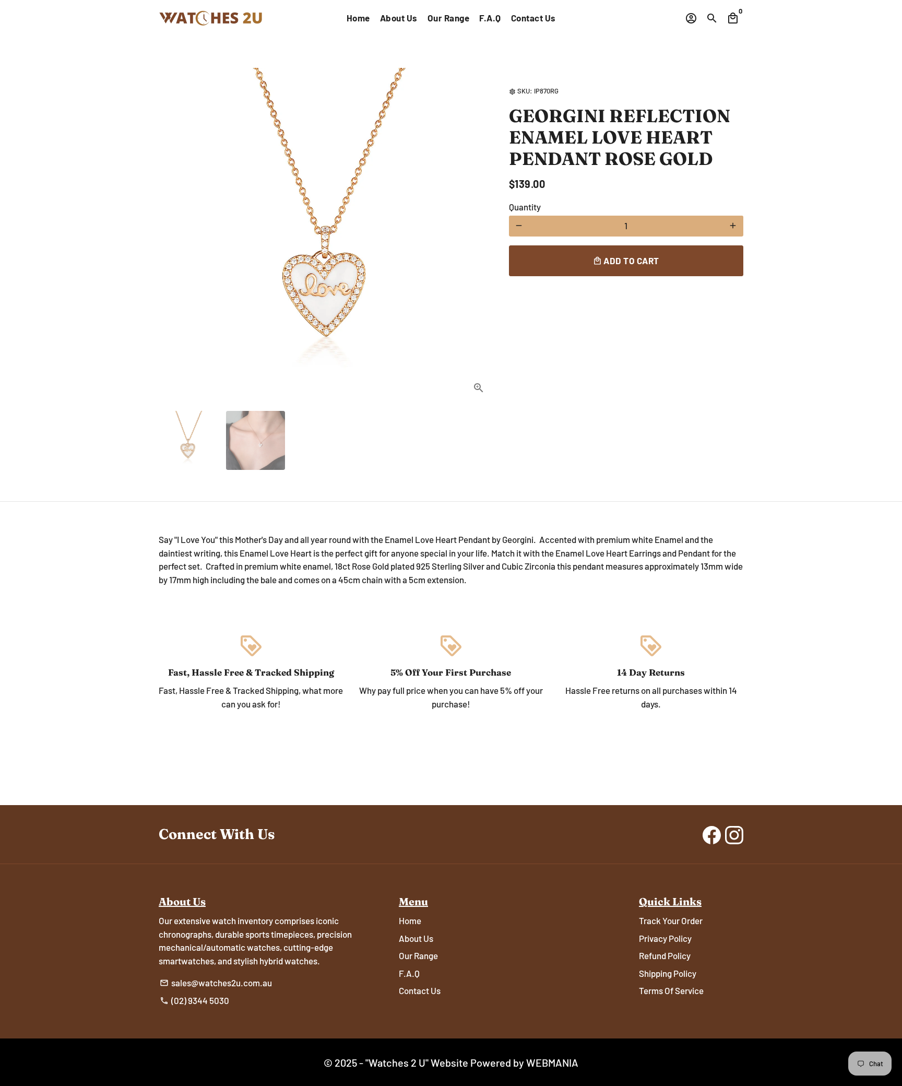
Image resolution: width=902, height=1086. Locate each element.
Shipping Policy (667, 973)
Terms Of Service (671, 990)
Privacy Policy (665, 938)
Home (358, 18)
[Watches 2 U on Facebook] (712, 834)
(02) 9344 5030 (194, 1000)
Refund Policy (665, 955)
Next (475, 235)
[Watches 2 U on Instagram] (734, 834)
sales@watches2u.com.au (216, 982)
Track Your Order (671, 920)
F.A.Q (490, 18)
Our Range (449, 18)
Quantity (525, 207)
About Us (399, 18)
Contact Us (533, 18)
